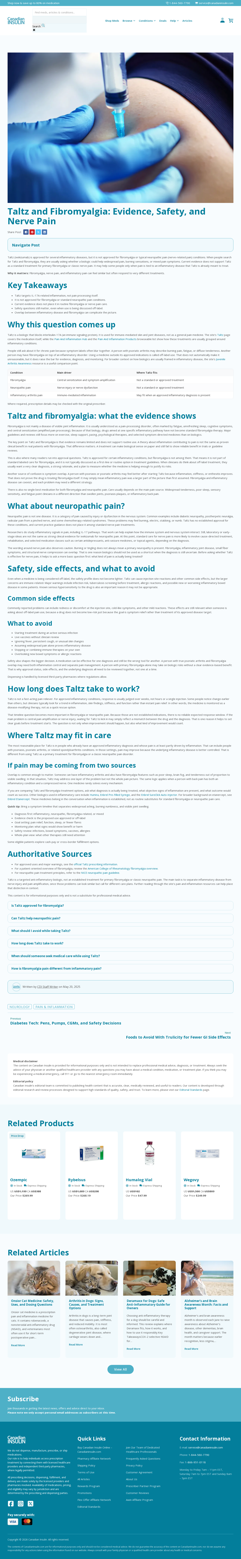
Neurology (20, 1007)
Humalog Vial (139, 1179)
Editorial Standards (190, 1089)
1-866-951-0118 (195, 1462)
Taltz (220, 335)
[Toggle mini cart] (230, 20)
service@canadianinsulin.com (205, 1447)
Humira (94, 795)
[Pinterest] (32, 232)
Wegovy (191, 1179)
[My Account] (222, 21)
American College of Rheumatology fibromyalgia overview (123, 868)
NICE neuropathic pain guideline (100, 872)
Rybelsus (77, 1179)
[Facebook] (26, 232)
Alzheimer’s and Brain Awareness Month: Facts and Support (206, 1304)
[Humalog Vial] (149, 1153)
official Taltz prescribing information (95, 864)
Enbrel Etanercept (19, 799)
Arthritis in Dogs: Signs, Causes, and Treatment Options (86, 1304)
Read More (18, 1345)
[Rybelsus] (91, 1153)
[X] (38, 232)
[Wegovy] (207, 1153)
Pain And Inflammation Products (117, 339)
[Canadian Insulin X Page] (30, 1504)
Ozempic (18, 1179)
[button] (120, 244)
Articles (187, 20)
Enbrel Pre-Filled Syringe (115, 795)
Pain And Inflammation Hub (70, 339)
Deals (163, 20)
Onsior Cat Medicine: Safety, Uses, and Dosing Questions (32, 1302)
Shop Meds (112, 20)
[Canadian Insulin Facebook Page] (11, 1504)
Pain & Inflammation (54, 1007)
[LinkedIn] (44, 232)
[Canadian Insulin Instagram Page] (20, 1504)
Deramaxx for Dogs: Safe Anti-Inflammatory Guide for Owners (148, 1304)
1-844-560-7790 (199, 1455)
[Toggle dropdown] (134, 21)
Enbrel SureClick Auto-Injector (159, 795)
